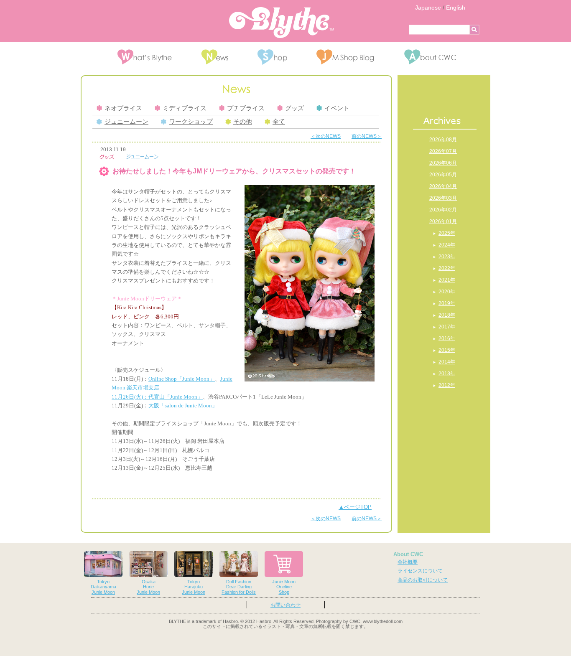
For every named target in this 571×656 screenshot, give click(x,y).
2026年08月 (443, 139)
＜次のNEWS (326, 136)
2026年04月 (443, 186)
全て (279, 121)
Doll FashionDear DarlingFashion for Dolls (239, 587)
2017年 (446, 327)
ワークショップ (191, 121)
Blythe (281, 22)
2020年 (446, 292)
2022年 (446, 268)
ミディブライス (184, 108)
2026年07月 (443, 151)
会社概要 (408, 562)
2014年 (446, 362)
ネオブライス (123, 108)
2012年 (446, 385)
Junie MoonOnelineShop (284, 587)
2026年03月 (443, 198)
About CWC (408, 554)
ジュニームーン (126, 121)
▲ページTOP (355, 507)
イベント (336, 108)
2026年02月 (443, 210)
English (455, 7)
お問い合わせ (285, 605)
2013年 (446, 373)
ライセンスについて (420, 571)
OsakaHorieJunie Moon (148, 587)
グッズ (294, 108)
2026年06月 (443, 163)
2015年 (446, 350)
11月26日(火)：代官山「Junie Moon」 (157, 397)
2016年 (446, 338)
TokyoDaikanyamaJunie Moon (103, 587)
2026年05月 (443, 175)
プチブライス (246, 108)
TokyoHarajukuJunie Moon (193, 587)
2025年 (446, 233)
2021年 (446, 280)
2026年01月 (443, 221)
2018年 (446, 315)
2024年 (446, 245)
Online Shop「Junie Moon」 (181, 379)
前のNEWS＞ (367, 136)
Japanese (428, 7)
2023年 (446, 256)
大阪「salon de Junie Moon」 (182, 405)
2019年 (446, 303)
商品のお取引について (423, 580)
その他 (242, 121)
